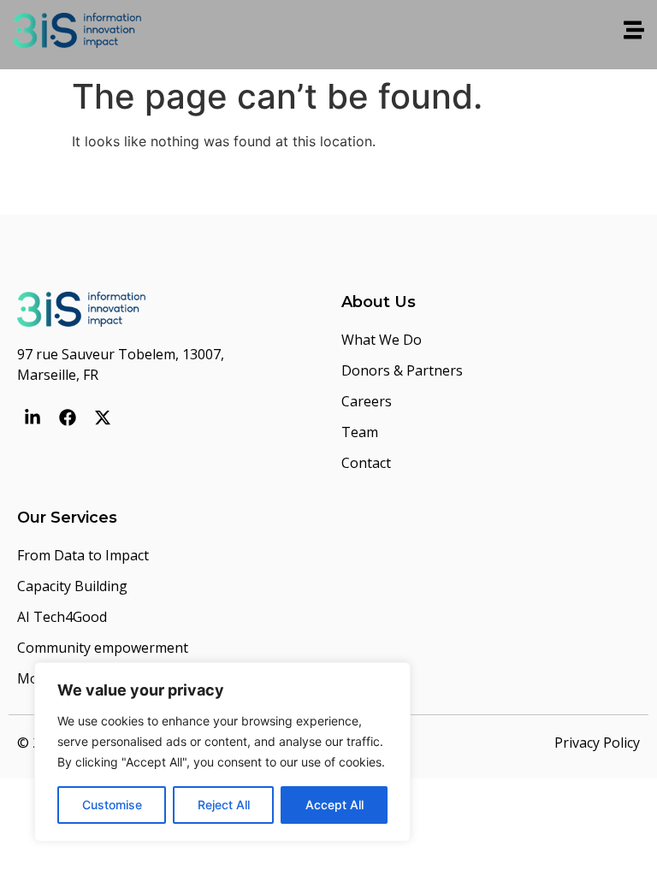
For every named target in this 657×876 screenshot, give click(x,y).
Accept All (334, 804)
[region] (222, 752)
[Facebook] (67, 417)
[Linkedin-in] (32, 417)
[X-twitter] (102, 417)
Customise (112, 804)
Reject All (224, 804)
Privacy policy (597, 742)
